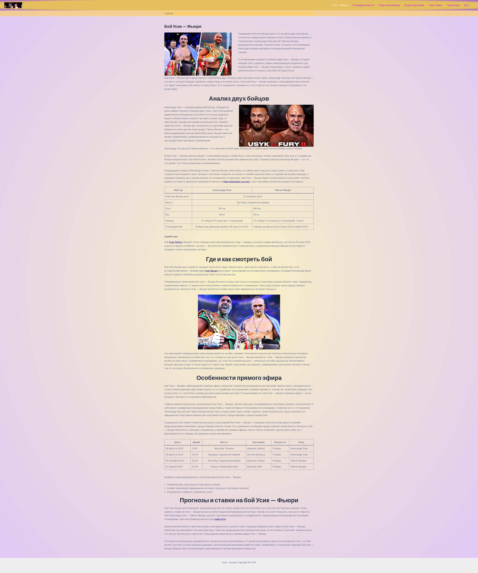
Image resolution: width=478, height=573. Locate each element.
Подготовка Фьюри (389, 5)
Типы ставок (435, 5)
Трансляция (453, 5)
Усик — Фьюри (340, 5)
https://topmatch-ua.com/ (236, 181)
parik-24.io (220, 519)
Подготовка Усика (414, 5)
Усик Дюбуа (175, 242)
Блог (466, 5)
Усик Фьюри (211, 270)
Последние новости (363, 5)
